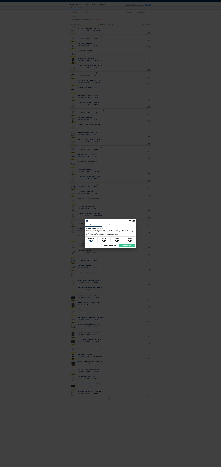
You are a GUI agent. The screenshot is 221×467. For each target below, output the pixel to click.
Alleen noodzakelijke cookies (110, 245)
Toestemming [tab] (93, 224)
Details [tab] (110, 224)
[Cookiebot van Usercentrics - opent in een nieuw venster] (130, 221)
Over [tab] (128, 224)
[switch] (104, 241)
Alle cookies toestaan (127, 245)
